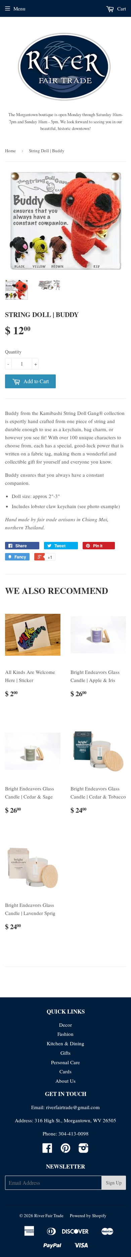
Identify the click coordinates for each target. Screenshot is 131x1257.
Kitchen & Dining (65, 1043)
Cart (121, 8)
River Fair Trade (48, 1215)
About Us (65, 1080)
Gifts (65, 1052)
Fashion (65, 1033)
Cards (65, 1071)
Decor (65, 1024)
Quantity (13, 351)
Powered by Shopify (88, 1215)
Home (10, 151)
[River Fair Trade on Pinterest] (65, 1150)
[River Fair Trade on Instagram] (84, 1150)
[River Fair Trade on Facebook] (47, 1150)
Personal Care (65, 1062)
